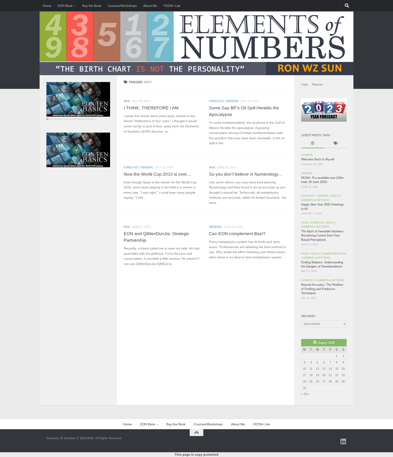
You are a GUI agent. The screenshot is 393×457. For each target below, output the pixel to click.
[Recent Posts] (312, 143)
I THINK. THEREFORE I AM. (152, 107)
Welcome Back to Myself (317, 159)
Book (304, 222)
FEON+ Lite (172, 6)
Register (317, 84)
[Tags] (335, 143)
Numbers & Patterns (315, 200)
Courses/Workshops (122, 6)
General (232, 101)
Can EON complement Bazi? (237, 233)
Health (335, 195)
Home (47, 6)
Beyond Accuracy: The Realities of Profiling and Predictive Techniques (322, 289)
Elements (317, 222)
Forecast (216, 101)
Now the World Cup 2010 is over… (157, 174)
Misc (127, 101)
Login (304, 84)
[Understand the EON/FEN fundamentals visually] (78, 99)
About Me (150, 6)
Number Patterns (334, 253)
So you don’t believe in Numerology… (246, 174)
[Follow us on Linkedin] (343, 441)
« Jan (305, 393)
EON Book (65, 6)
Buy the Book (91, 6)
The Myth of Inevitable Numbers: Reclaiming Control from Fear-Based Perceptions (322, 235)
